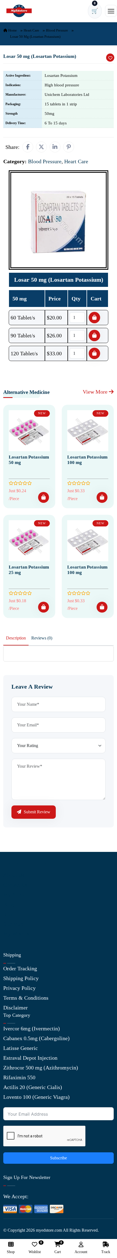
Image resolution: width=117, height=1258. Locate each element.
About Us (13, 875)
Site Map (13, 924)
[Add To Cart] (43, 497)
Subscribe (58, 1158)
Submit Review (36, 812)
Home (12, 30)
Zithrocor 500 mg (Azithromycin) (40, 1068)
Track (105, 1252)
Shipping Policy (21, 978)
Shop (8, 914)
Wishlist (35, 1248)
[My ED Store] (19, 11)
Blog (8, 904)
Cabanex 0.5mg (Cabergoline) (36, 1038)
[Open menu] (111, 11)
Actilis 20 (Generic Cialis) (32, 1087)
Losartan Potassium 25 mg (29, 569)
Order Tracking (20, 968)
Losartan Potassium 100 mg (87, 459)
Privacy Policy (19, 988)
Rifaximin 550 (19, 1077)
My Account (16, 895)
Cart (57, 1248)
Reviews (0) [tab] (41, 638)
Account (81, 1252)
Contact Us (15, 885)
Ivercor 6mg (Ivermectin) (31, 1028)
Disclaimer (15, 1008)
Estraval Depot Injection (30, 1058)
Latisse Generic (20, 1048)
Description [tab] (16, 638)
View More (96, 392)
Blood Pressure (57, 30)
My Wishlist (17, 934)
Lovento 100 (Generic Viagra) (36, 1097)
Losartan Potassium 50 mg (29, 459)
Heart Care (31, 30)
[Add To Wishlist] (110, 58)
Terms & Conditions (25, 998)
